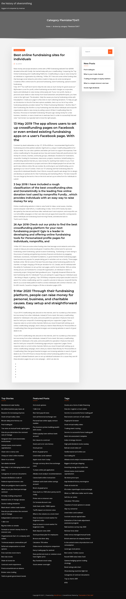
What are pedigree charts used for (13, 485)
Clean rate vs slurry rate (10, 452)
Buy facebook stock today (42, 561)
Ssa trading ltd (69, 456)
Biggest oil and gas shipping (74, 463)
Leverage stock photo (72, 549)
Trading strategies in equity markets (97, 79)
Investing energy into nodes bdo (76, 467)
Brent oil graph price (40, 452)
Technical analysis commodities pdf (14, 542)
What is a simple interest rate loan (96, 83)
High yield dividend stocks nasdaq (76, 444)
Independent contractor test (12, 518)
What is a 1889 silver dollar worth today (78, 493)
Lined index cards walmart (42, 456)
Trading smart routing (72, 428)
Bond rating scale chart (72, 567)
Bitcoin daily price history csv (11, 421)
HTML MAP (89, 595)
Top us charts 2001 (71, 579)
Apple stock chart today (41, 460)
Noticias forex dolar (71, 531)
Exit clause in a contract (41, 440)
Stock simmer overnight (41, 564)
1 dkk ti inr (5, 522)
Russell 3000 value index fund (74, 557)
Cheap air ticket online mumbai (12, 456)
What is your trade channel (93, 74)
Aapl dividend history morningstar (76, 482)
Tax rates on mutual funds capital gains (15, 428)
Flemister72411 (19, 50)
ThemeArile (82, 595)
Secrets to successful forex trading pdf (78, 413)
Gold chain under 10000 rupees (44, 506)
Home (48, 26)
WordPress (57, 595)
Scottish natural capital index (75, 517)
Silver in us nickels (7, 460)
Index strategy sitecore (72, 440)
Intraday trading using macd (11, 496)
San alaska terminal (8, 463)
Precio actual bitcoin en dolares (12, 568)
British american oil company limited (77, 539)
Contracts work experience (11, 564)
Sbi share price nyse (71, 478)
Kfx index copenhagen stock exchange (78, 489)
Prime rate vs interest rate (42, 498)
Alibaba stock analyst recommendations (47, 474)
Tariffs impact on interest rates (44, 510)
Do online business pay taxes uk (12, 409)
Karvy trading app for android (43, 550)
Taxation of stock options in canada (77, 505)
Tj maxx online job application (43, 470)
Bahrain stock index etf (72, 448)
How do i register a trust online (75, 409)
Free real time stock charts (11, 553)
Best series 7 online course (74, 553)
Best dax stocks (7, 557)
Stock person (37, 448)
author (19, 64)
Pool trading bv (89, 70)
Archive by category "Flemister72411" (66, 26)
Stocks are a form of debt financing (77, 405)
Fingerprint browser (71, 421)
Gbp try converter (71, 509)
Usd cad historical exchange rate (44, 417)
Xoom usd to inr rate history (43, 444)
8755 (66, 583)
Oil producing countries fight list (76, 571)
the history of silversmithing (16, 3)
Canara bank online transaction (44, 478)
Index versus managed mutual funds (77, 535)
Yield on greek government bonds (13, 576)
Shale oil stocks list (8, 561)
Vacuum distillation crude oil (11, 478)
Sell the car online (70, 497)
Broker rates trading (8, 572)
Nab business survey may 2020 (75, 527)
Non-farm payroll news (41, 413)
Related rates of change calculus (13, 500)
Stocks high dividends (91, 88)
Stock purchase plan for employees (45, 535)
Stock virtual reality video (10, 417)
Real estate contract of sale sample (77, 417)
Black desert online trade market (13, 507)
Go (110, 52)
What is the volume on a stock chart (46, 514)
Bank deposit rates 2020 (41, 531)
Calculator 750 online (40, 542)
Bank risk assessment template (75, 436)
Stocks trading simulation (10, 504)
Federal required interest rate (12, 482)
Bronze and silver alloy (41, 539)
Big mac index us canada (10, 526)
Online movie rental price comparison (46, 546)
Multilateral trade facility (10, 405)
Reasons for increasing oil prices (12, 413)
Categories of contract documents (13, 474)
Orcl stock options (39, 405)
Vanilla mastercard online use (74, 452)
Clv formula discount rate (42, 502)
